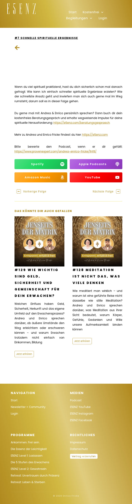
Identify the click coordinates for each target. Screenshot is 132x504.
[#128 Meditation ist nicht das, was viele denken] (97, 241)
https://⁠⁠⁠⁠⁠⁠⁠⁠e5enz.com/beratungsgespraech (81, 123)
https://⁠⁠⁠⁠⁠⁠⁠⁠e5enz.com (95, 135)
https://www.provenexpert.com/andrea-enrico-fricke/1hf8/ (55, 151)
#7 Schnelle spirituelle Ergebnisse (46, 38)
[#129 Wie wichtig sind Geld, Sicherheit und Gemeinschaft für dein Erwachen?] (39, 241)
